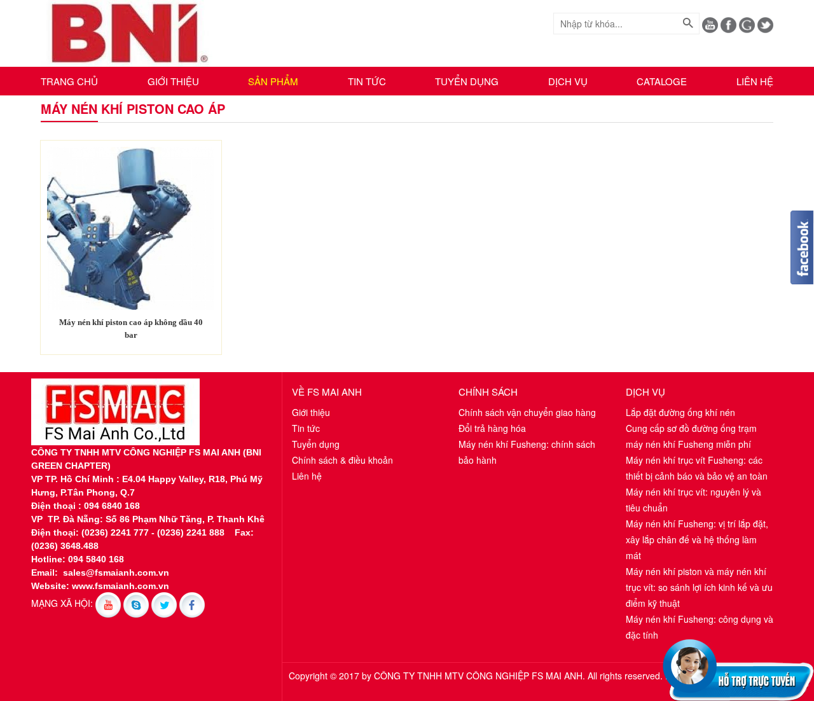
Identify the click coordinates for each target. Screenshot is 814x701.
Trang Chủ (69, 81)
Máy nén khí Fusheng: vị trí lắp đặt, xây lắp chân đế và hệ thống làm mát (697, 539)
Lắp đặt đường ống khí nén (680, 412)
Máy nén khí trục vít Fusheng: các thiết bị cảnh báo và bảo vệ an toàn (697, 468)
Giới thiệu (311, 412)
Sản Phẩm (273, 81)
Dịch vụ (568, 81)
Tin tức (306, 428)
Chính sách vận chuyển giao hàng (527, 412)
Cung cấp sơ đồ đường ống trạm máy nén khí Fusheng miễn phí (691, 436)
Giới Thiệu (173, 81)
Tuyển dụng (467, 81)
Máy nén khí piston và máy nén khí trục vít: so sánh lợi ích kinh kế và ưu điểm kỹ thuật (699, 587)
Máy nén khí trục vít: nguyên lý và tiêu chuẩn (693, 499)
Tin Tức (367, 81)
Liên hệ (754, 81)
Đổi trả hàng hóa (492, 428)
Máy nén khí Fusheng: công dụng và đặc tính (699, 627)
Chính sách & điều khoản (342, 460)
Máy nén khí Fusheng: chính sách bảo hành (527, 452)
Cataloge (662, 81)
